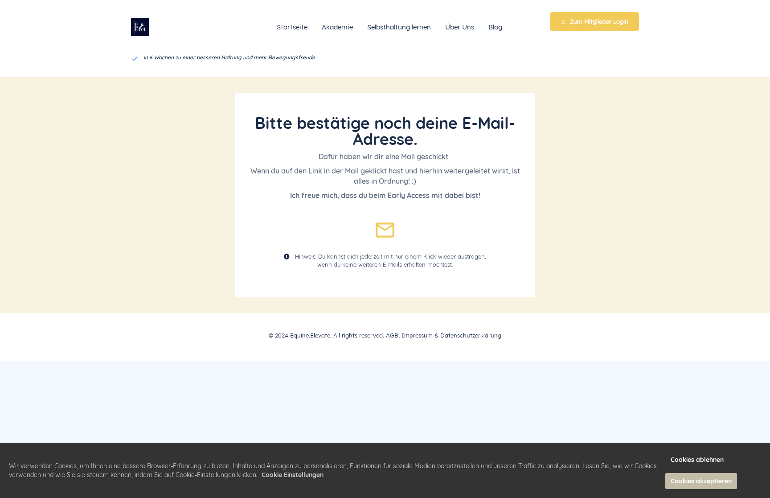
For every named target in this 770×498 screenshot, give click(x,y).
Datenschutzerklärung (470, 335)
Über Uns (459, 27)
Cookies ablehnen (697, 460)
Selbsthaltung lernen (399, 27)
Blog (495, 27)
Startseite (292, 27)
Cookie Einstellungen (293, 475)
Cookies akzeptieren (701, 481)
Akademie (337, 27)
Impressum (417, 335)
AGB (392, 335)
